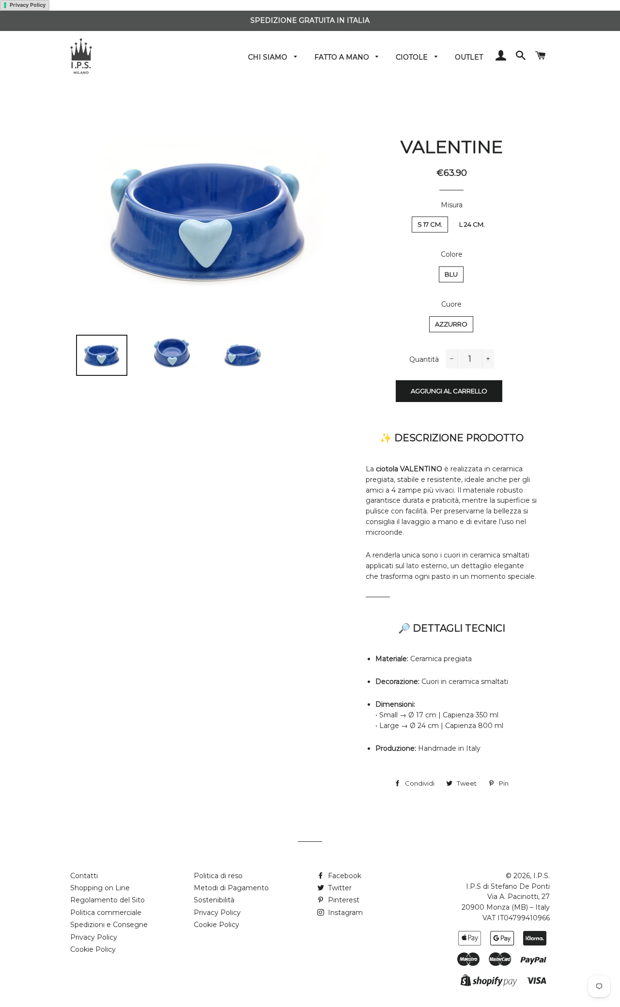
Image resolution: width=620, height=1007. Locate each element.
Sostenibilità (214, 900)
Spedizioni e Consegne (109, 924)
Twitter (339, 887)
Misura (452, 205)
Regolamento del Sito (107, 900)
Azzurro (451, 324)
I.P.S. (541, 875)
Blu (451, 274)
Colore (452, 254)
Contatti (84, 875)
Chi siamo (268, 57)
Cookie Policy (93, 949)
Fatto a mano (342, 57)
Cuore (451, 304)
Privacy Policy (28, 4)
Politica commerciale (105, 912)
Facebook (343, 875)
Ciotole (413, 57)
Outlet (469, 57)
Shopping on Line (100, 887)
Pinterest (342, 900)
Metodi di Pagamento (231, 887)
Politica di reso (218, 875)
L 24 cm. (472, 224)
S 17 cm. (430, 224)
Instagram (344, 912)
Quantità (424, 359)
